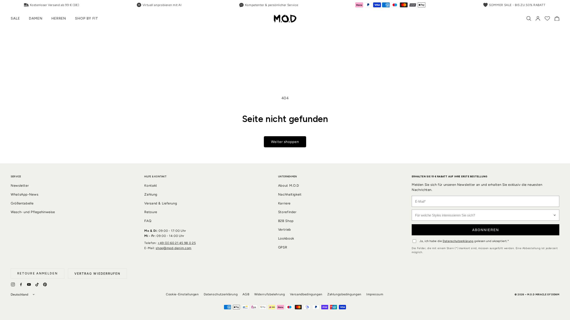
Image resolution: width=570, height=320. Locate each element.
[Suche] (528, 18)
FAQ (147, 221)
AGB (245, 294)
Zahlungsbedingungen (344, 294)
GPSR (282, 247)
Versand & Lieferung (160, 203)
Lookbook (286, 238)
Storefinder (287, 212)
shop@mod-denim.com (173, 248)
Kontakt (150, 186)
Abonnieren (485, 230)
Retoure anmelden (37, 273)
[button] (15, 18)
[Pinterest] (45, 284)
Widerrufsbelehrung (269, 294)
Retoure (150, 212)
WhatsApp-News (24, 194)
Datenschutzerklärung (458, 241)
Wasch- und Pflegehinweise (33, 212)
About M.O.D (288, 186)
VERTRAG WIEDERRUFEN (97, 273)
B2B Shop (286, 221)
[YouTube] (29, 284)
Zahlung (150, 194)
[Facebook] (21, 284)
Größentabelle (22, 203)
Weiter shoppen (285, 142)
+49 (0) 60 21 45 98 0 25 (177, 243)
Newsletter (20, 186)
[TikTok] (37, 284)
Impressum (374, 294)
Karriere (284, 203)
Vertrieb (284, 230)
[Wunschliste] (547, 18)
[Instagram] (13, 284)
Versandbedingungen (306, 294)
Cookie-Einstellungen (182, 294)
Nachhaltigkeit (290, 194)
